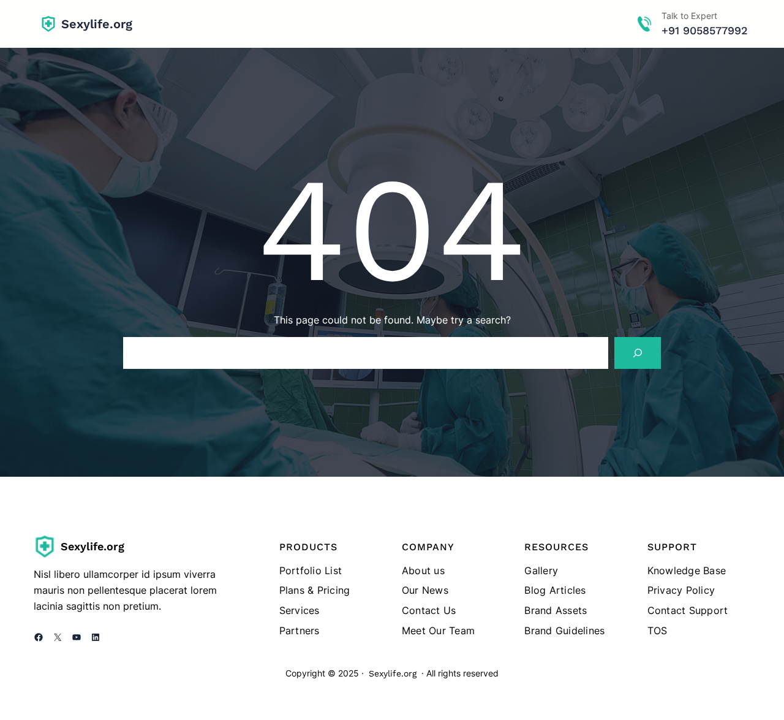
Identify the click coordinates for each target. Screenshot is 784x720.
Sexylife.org (96, 24)
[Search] (637, 353)
